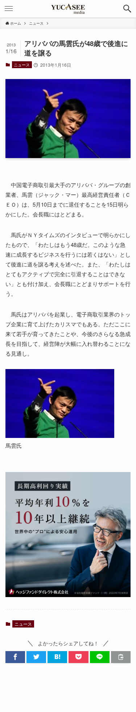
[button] (127, 8)
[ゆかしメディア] (68, 8)
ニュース (22, 64)
